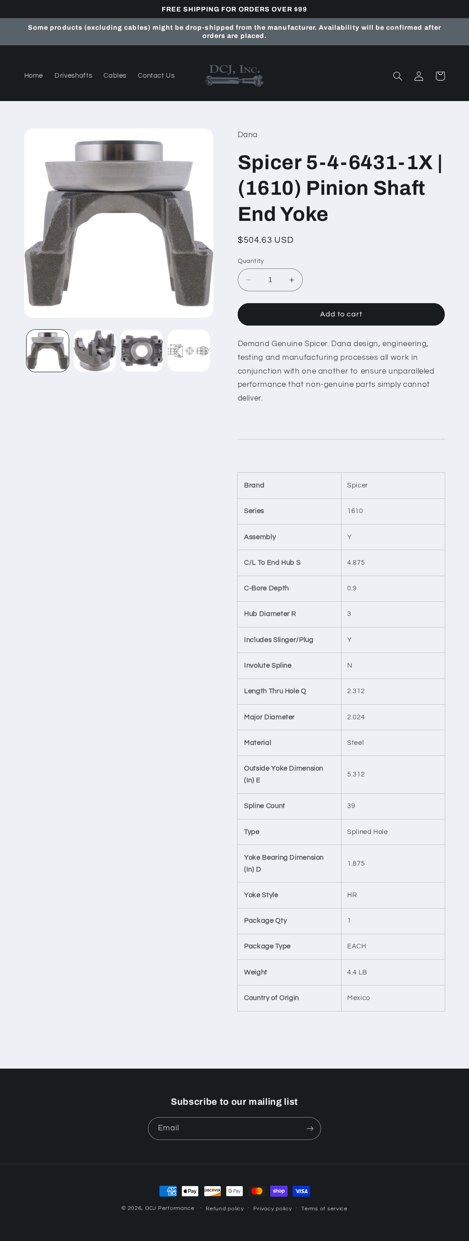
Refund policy (225, 1208)
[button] (398, 75)
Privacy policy (272, 1208)
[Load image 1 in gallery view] (48, 351)
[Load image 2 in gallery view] (95, 351)
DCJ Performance (170, 1208)
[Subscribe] (310, 1128)
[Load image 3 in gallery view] (141, 351)
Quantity (251, 261)
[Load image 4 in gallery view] (189, 351)
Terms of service (324, 1208)
